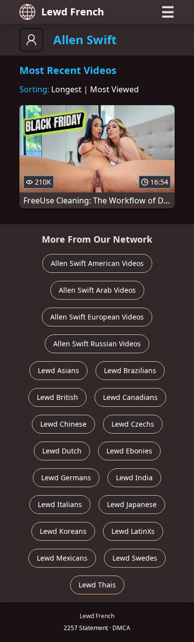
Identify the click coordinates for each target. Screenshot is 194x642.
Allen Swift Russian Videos (97, 343)
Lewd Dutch (62, 450)
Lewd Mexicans (62, 558)
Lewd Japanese (132, 504)
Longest (66, 89)
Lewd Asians (58, 370)
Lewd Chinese (63, 424)
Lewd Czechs (132, 424)
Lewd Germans (66, 477)
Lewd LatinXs (133, 531)
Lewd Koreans (63, 531)
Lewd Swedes (134, 558)
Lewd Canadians (130, 397)
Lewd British (57, 397)
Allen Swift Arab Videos (97, 290)
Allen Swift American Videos (97, 263)
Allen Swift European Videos (97, 316)
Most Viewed (114, 89)
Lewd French (72, 11)
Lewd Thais (97, 584)
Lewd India (134, 477)
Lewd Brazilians (130, 370)
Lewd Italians (60, 504)
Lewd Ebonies (129, 450)
